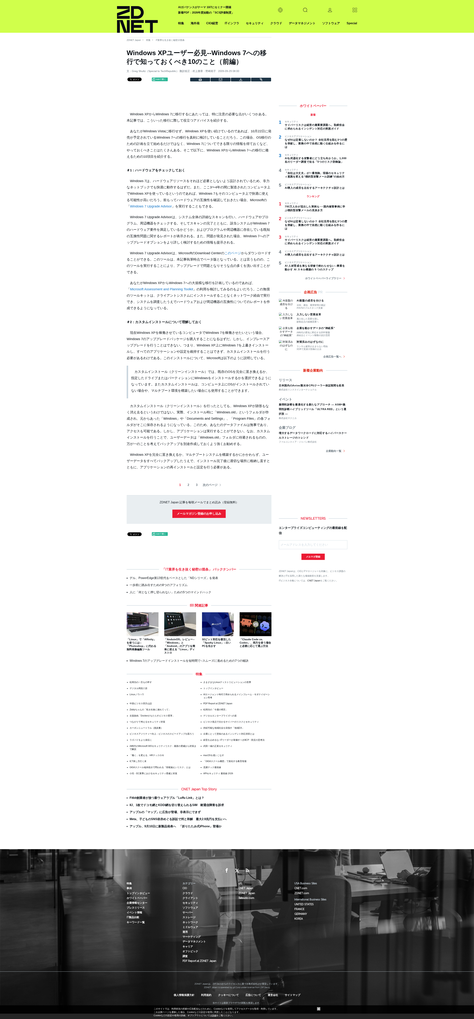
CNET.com (300, 888)
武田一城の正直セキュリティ (217, 746)
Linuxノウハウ (137, 694)
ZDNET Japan (134, 40)
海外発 (195, 23)
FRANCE (299, 909)
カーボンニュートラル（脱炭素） (146, 728)
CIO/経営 (212, 23)
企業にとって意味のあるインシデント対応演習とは (228, 734)
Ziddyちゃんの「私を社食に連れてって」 (150, 709)
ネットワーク (190, 922)
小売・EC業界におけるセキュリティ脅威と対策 (153, 773)
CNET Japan (313, 580)
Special (352, 23)
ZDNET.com (301, 893)
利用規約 (206, 994)
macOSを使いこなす (213, 755)
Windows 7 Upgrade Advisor (151, 206)
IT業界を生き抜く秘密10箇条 (170, 40)
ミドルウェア (190, 927)
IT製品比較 (133, 917)
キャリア (188, 946)
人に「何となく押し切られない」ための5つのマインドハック (170, 592)
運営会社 (273, 994)
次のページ (210, 484)
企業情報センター (137, 902)
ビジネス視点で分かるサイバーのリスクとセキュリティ (231, 722)
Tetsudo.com (246, 898)
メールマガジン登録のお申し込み (199, 513)
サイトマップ (292, 994)
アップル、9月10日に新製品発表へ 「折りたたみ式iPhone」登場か (176, 826)
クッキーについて (228, 994)
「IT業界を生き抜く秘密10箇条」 (187, 569)
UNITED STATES (303, 904)
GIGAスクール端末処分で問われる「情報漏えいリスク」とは (160, 767)
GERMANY (300, 913)
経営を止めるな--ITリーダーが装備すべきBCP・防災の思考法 (234, 740)
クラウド (276, 23)
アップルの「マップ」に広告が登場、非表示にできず (165, 812)
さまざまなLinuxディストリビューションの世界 (227, 682)
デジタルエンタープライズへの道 (220, 715)
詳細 (214, 1015)
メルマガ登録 (313, 556)
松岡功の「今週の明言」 (215, 709)
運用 (185, 931)
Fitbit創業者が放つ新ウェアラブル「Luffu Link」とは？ (167, 797)
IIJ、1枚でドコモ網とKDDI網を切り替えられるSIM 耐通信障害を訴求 (177, 805)
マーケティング (192, 936)
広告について (253, 994)
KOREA (298, 918)
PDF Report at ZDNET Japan (217, 703)
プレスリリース (136, 907)
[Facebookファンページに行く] (226, 870)
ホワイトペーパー (137, 898)
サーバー (188, 912)
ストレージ (189, 917)
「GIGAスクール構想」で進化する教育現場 (224, 761)
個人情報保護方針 (184, 994)
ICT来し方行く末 (138, 761)
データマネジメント (302, 23)
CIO (185, 888)
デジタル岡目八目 (138, 688)
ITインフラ (232, 23)
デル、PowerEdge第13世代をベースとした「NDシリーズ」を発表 (174, 578)
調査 (185, 956)
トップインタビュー (213, 688)
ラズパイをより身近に (141, 740)
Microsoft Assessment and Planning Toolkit (161, 289)
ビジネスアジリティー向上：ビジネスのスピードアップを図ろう (162, 734)
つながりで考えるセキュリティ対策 (147, 722)
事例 (129, 888)
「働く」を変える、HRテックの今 (147, 755)
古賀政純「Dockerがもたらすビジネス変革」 (152, 715)
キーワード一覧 (136, 922)
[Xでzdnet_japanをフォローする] (237, 870)
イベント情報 (134, 912)
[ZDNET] (145, 16)
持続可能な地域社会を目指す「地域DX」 (223, 728)
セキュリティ (255, 23)
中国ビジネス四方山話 (141, 703)
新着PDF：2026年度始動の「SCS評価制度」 (206, 12)
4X (240, 883)
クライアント (190, 898)
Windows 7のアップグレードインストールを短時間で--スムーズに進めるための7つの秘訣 (189, 660)
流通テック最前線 (212, 767)
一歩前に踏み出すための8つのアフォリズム (159, 585)
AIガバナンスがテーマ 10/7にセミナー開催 (204, 7)
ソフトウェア (331, 23)
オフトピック (190, 951)
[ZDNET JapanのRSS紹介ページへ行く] (247, 870)
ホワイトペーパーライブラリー (323, 278)
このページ (232, 253)
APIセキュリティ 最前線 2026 (218, 773)
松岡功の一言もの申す (141, 682)
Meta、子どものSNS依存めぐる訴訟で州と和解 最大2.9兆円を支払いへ (178, 819)
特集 (181, 23)
